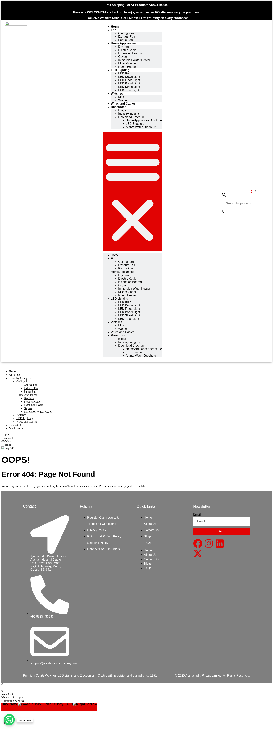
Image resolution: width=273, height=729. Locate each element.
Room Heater (127, 66)
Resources (118, 335)
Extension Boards (130, 53)
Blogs (148, 536)
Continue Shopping (12, 700)
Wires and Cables (123, 103)
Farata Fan (125, 40)
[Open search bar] (224, 197)
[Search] (224, 213)
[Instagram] (208, 543)
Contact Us (151, 530)
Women (123, 100)
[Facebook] (197, 543)
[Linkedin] (219, 543)
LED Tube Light (128, 90)
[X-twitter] (197, 553)
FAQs (147, 542)
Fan (113, 29)
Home (115, 26)
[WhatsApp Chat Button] (9, 719)
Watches (117, 93)
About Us (150, 523)
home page (123, 486)
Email (197, 514)
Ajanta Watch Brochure (141, 127)
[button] (132, 191)
